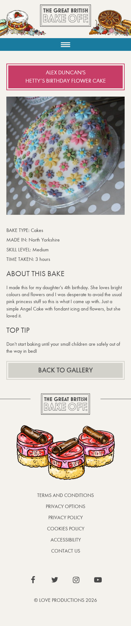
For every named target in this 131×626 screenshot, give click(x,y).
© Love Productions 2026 (65, 600)
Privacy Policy (65, 517)
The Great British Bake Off (65, 21)
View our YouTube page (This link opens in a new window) (98, 580)
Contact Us (65, 551)
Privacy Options (65, 506)
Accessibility (66, 540)
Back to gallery (65, 370)
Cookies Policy (65, 529)
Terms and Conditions (65, 495)
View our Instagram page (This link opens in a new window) (76, 580)
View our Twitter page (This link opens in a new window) (55, 580)
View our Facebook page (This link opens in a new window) (33, 580)
